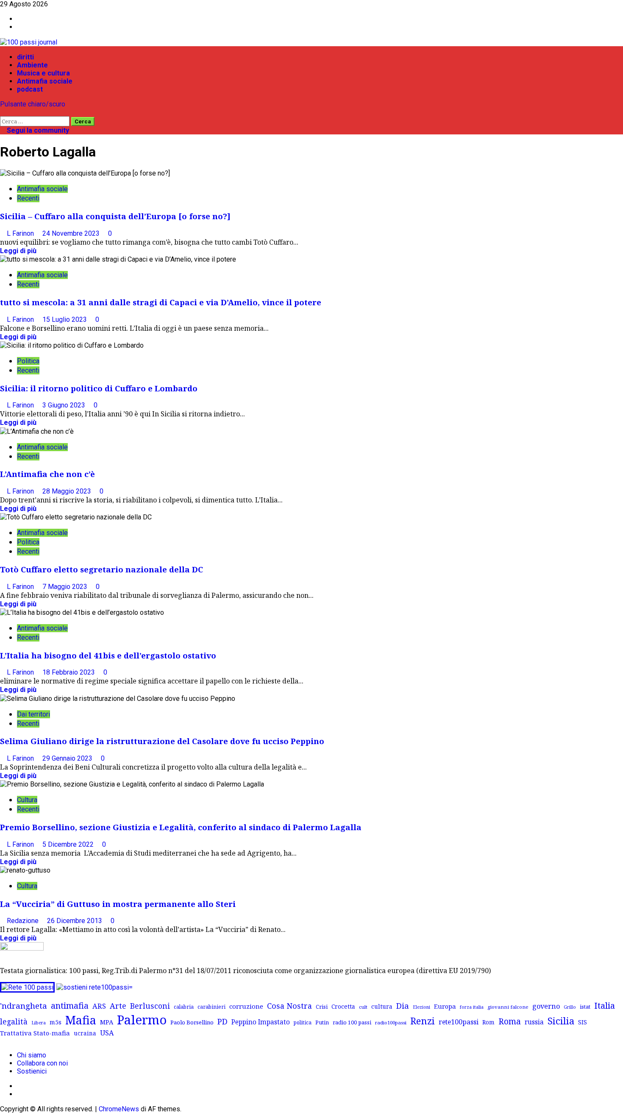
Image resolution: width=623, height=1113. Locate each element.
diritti (25, 57)
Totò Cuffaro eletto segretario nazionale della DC (101, 569)
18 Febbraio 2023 (69, 672)
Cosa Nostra (289, 1006)
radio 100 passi (352, 1022)
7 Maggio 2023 (65, 587)
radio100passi (390, 1022)
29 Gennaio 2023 (68, 758)
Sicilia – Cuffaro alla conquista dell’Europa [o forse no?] (115, 216)
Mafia (80, 1020)
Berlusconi (150, 1006)
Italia (604, 1005)
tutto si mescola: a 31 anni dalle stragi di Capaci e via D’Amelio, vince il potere (160, 302)
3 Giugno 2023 (64, 405)
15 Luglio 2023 (65, 319)
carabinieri (211, 1006)
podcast (30, 89)
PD (222, 1021)
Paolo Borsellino (192, 1022)
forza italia (472, 1007)
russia (534, 1022)
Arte (118, 1006)
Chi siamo (31, 1055)
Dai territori (33, 714)
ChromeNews (119, 1109)
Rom (488, 1022)
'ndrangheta (23, 1005)
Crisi (322, 1006)
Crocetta (343, 1006)
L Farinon (21, 233)
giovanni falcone (507, 1007)
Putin (322, 1022)
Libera (38, 1022)
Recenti (28, 198)
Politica (28, 361)
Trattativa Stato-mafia (35, 1033)
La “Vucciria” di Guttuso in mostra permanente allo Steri (118, 903)
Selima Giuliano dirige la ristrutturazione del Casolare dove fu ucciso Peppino (162, 741)
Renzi (422, 1020)
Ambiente (32, 65)
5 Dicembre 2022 (68, 844)
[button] (2, 112)
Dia (402, 1005)
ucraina (85, 1033)
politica (303, 1022)
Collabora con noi (42, 1063)
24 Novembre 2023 (71, 233)
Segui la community (37, 130)
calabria (184, 1006)
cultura (381, 1006)
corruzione (246, 1006)
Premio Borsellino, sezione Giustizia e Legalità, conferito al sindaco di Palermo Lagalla (181, 827)
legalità (14, 1021)
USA (107, 1033)
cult (363, 1007)
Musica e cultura (43, 73)
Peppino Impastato (260, 1022)
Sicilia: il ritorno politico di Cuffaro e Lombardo (98, 388)
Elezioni (421, 1007)
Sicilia (561, 1020)
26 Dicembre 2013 (75, 921)
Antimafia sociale (44, 81)
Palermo (142, 1019)
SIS (582, 1022)
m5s (55, 1022)
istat (585, 1006)
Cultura (27, 800)
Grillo (570, 1007)
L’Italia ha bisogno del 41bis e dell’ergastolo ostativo (108, 655)
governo (546, 1006)
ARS (99, 1006)
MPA (106, 1022)
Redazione (23, 921)
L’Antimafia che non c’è (47, 474)
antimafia (70, 1005)
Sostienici (32, 1071)
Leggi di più (18, 251)
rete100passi (458, 1022)
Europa (445, 1006)
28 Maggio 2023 (67, 491)
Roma (509, 1021)
